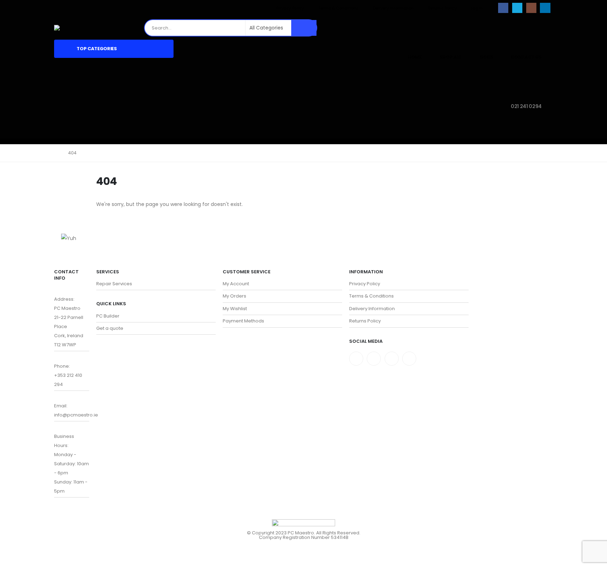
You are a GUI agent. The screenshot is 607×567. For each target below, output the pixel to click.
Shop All (450, 57)
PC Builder (107, 316)
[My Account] (530, 28)
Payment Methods (243, 321)
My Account (236, 283)
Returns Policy (442, 8)
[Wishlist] (547, 28)
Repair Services (114, 283)
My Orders (234, 296)
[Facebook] (503, 8)
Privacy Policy (290, 8)
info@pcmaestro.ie (76, 415)
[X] (517, 8)
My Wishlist (235, 308)
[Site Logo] (71, 28)
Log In (477, 8)
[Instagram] (531, 8)
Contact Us (526, 57)
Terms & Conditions (338, 8)
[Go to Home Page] (56, 153)
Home (415, 57)
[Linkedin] (409, 359)
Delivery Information (393, 8)
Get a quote (109, 328)
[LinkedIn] (545, 8)
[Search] (303, 28)
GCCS (486, 57)
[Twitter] (374, 359)
